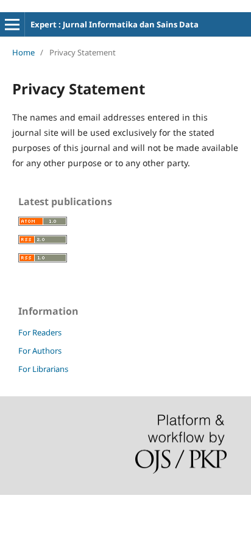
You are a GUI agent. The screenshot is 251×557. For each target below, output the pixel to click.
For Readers (40, 332)
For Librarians (43, 368)
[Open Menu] (12, 24)
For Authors (40, 350)
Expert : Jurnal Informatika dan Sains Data (114, 24)
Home (23, 52)
